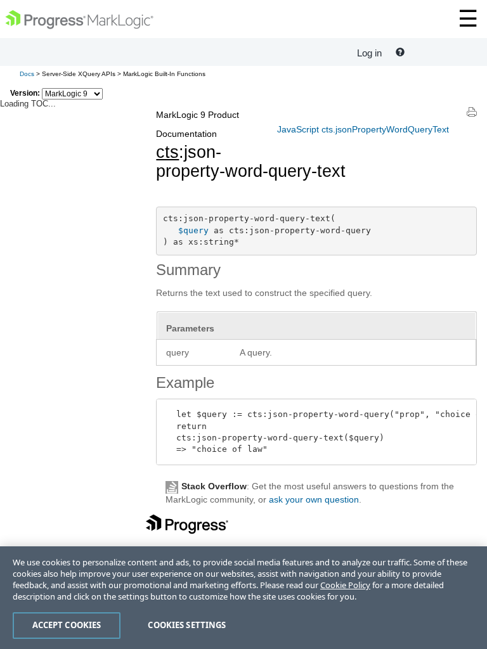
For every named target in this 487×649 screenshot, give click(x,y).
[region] (243, 597)
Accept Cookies (66, 625)
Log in (369, 53)
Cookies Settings (187, 625)
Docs (27, 73)
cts (167, 152)
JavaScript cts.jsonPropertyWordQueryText (363, 129)
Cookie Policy (345, 585)
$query (193, 230)
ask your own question (314, 499)
